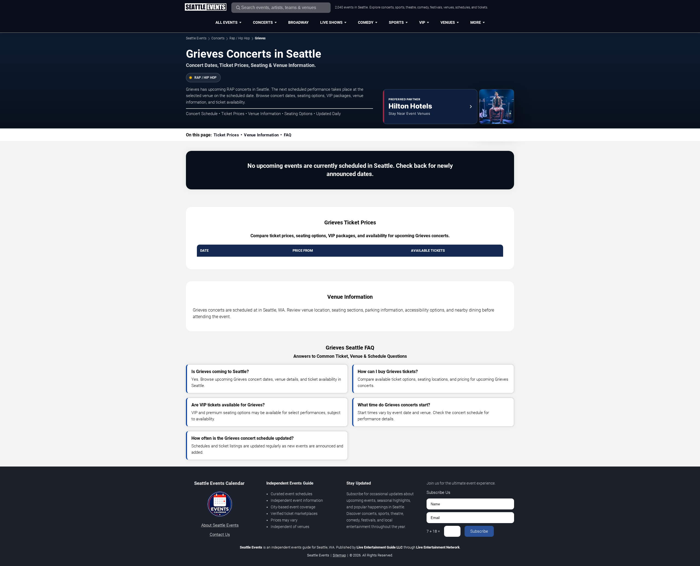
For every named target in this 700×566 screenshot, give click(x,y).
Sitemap (339, 555)
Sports (396, 22)
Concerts (263, 22)
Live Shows (331, 22)
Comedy (366, 22)
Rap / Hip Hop (239, 38)
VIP (422, 22)
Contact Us (220, 534)
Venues (448, 22)
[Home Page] (205, 7)
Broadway (298, 22)
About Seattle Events (220, 525)
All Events (226, 22)
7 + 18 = (433, 531)
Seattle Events (196, 38)
